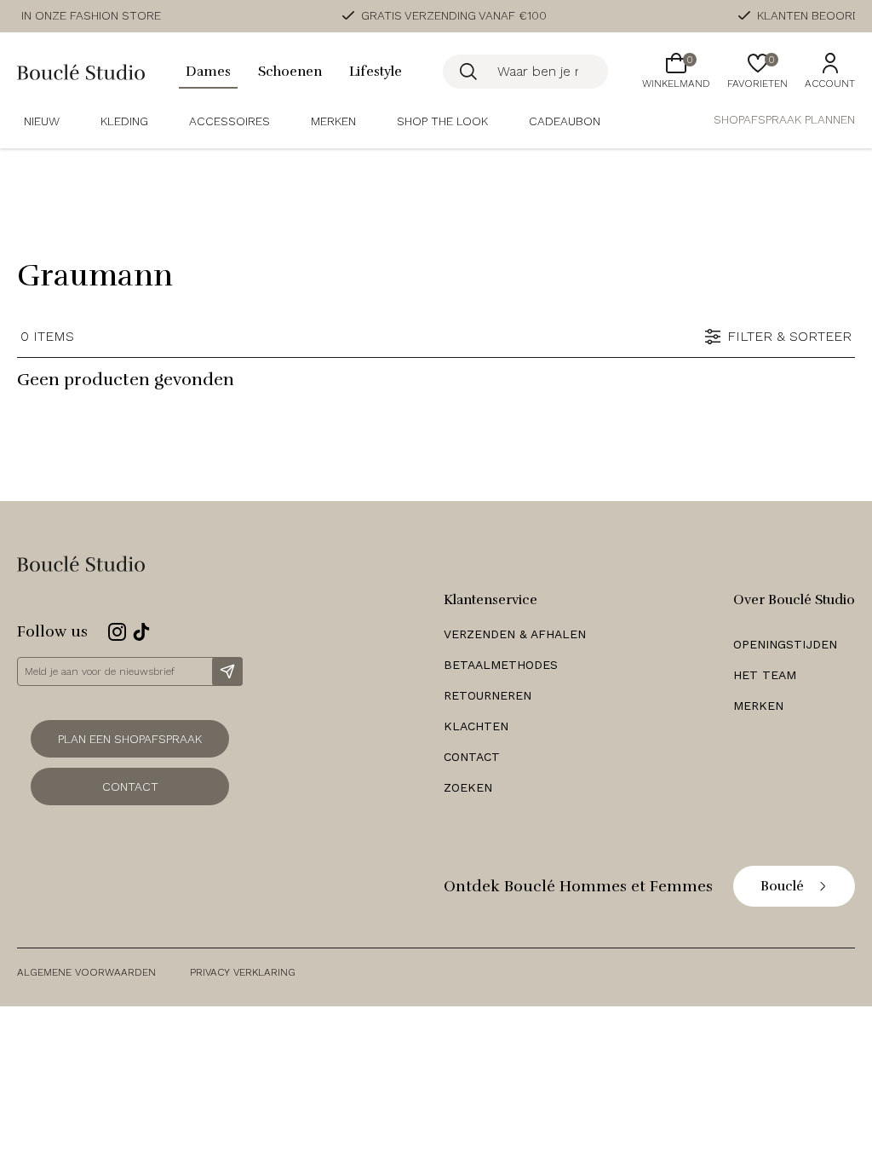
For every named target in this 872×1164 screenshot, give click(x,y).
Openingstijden (785, 644)
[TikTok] (142, 632)
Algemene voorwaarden (86, 972)
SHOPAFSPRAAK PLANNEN (784, 119)
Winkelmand (676, 71)
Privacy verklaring (242, 972)
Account (830, 83)
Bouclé (782, 886)
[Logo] (81, 72)
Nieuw (42, 121)
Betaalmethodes (501, 664)
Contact (130, 786)
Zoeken (468, 787)
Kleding (124, 121)
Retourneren (487, 695)
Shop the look (442, 121)
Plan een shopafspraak (130, 739)
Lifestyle (375, 71)
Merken (333, 121)
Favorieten (757, 71)
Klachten (476, 726)
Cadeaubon (564, 121)
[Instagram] (117, 632)
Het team (764, 675)
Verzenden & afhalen (515, 634)
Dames (208, 71)
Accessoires (229, 121)
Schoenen (290, 71)
